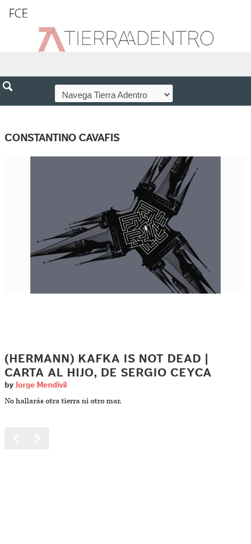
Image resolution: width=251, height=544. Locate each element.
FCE (18, 13)
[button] (11, 111)
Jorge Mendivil (41, 385)
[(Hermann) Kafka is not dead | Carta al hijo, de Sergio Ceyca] (125, 225)
